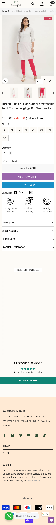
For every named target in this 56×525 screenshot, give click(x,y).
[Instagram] (13, 435)
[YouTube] (29, 435)
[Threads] (45, 435)
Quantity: (6, 147)
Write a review (28, 380)
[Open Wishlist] (51, 520)
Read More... (35, 480)
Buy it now (28, 185)
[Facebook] (5, 435)
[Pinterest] (21, 435)
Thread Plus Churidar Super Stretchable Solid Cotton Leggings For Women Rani (28, 106)
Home (4, 11)
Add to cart (28, 168)
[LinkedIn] (37, 435)
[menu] (3, 4)
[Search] (33, 4)
